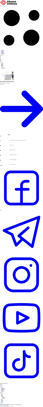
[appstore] (1, 384)
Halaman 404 (3, 68)
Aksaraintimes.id (3, 67)
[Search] (0, 5)
